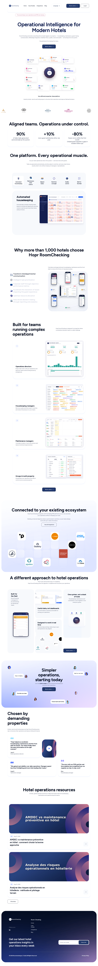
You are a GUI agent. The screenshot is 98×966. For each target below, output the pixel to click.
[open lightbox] (49, 748)
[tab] (18, 181)
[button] (56, 5)
